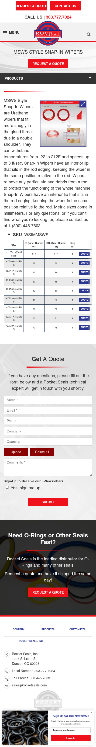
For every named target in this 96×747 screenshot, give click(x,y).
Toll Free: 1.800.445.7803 (31, 678)
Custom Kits (77, 629)
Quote (84, 253)
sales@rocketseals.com (29, 685)
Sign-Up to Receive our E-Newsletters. (34, 481)
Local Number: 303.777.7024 (33, 670)
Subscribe (70, 738)
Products (14, 78)
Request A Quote (31, 5)
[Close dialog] (91, 712)
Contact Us (65, 5)
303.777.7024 (59, 17)
